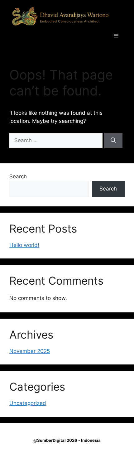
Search (18, 176)
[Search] (113, 140)
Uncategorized (27, 403)
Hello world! (24, 245)
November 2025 (29, 351)
